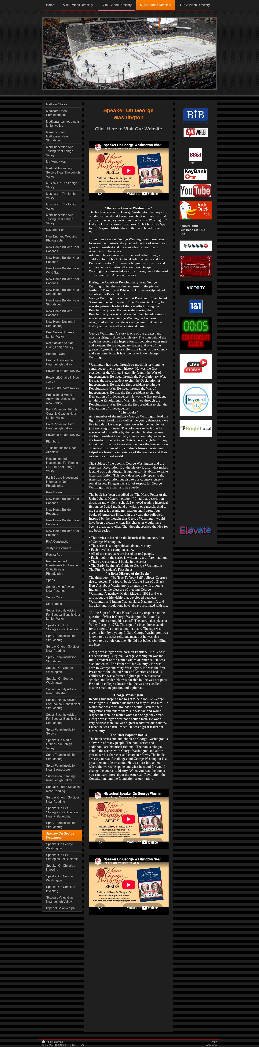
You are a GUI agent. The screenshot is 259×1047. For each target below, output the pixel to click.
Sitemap (58, 1041)
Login (214, 1041)
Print (49, 1041)
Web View (211, 1045)
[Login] (195, 154)
